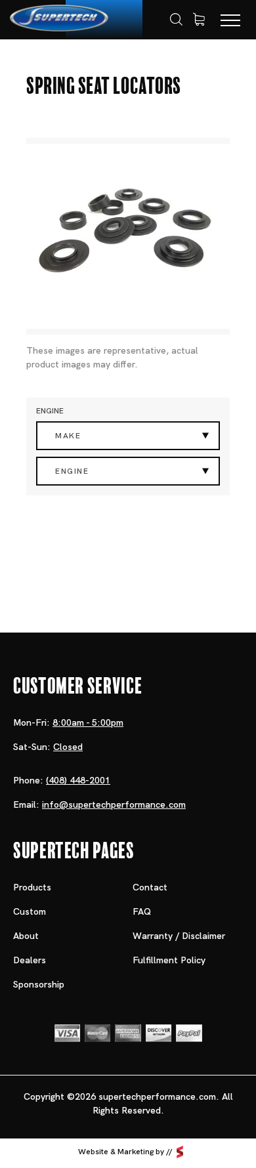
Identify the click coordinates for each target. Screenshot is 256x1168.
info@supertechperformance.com (114, 804)
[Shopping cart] (199, 20)
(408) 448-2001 (78, 780)
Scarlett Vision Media (180, 1151)
